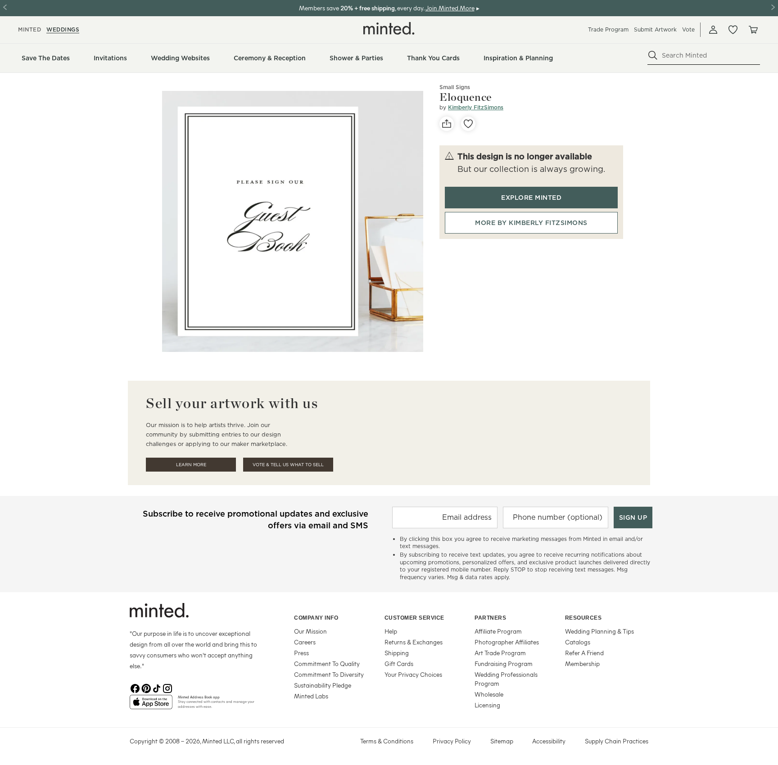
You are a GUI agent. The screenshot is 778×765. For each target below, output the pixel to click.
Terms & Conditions (386, 741)
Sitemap (501, 741)
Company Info (316, 618)
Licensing (487, 705)
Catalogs (577, 642)
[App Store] (151, 705)
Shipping (396, 652)
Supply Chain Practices (616, 741)
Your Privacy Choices (413, 674)
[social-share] (446, 124)
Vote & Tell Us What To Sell (288, 464)
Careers (305, 642)
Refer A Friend (584, 652)
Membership (582, 663)
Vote (688, 29)
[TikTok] (156, 687)
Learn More (191, 464)
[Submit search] (652, 55)
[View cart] (753, 29)
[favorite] (468, 124)
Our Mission (310, 631)
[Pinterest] (145, 687)
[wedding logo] (389, 28)
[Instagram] (167, 687)
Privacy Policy (452, 741)
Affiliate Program (498, 631)
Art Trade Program (500, 652)
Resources (583, 618)
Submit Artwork (655, 29)
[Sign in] (713, 29)
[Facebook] (135, 687)
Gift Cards (398, 663)
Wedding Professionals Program (506, 679)
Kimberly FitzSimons (475, 107)
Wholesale (489, 694)
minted (29, 29)
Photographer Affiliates (507, 642)
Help (390, 631)
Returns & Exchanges (413, 642)
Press (301, 652)
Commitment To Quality (327, 663)
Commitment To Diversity (329, 674)
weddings (62, 29)
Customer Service (414, 618)
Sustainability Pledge (322, 685)
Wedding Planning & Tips (599, 631)
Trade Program (608, 29)
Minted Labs (311, 696)
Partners (490, 618)
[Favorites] (733, 29)
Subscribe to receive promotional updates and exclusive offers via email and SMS (255, 519)
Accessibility (548, 741)
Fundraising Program (504, 663)
